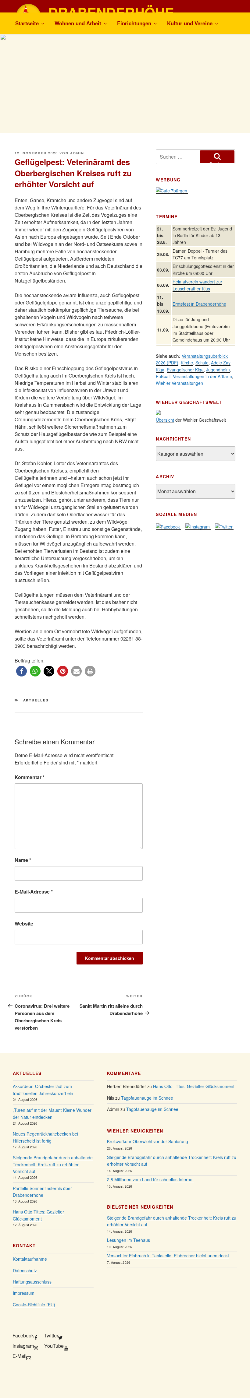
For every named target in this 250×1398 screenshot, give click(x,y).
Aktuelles (36, 700)
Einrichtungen (134, 23)
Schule (202, 363)
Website (24, 923)
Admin (77, 153)
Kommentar (30, 777)
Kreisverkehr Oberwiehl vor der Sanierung (147, 1141)
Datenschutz (25, 1270)
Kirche (187, 363)
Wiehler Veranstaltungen (179, 383)
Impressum (23, 1293)
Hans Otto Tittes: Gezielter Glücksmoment (193, 1086)
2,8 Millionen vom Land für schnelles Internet (150, 1179)
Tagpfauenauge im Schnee (147, 1098)
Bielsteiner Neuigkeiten (140, 1207)
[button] (21, 671)
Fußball (163, 376)
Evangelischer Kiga (185, 370)
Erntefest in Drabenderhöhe (199, 304)
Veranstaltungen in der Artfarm (202, 376)
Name (23, 859)
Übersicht (165, 420)
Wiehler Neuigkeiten (135, 1131)
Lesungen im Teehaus (128, 1240)
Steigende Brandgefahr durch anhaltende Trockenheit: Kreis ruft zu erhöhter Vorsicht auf (53, 1164)
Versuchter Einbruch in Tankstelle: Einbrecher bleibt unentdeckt (168, 1255)
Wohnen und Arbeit (78, 23)
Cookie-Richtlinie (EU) (34, 1304)
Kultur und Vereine (189, 23)
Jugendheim (218, 370)
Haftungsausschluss (32, 1282)
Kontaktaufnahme (30, 1259)
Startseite (27, 23)
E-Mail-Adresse (34, 891)
